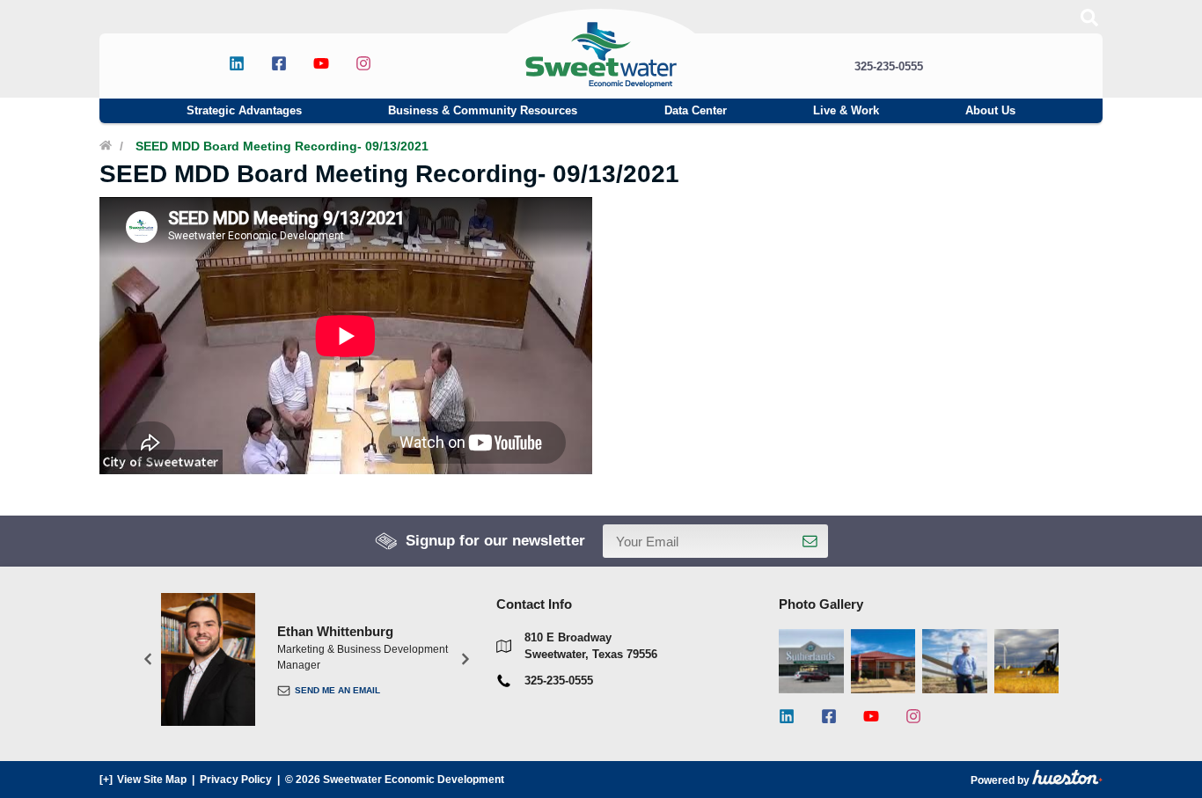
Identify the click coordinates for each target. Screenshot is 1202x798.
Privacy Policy (236, 779)
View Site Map (152, 779)
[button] (147, 659)
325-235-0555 (888, 66)
